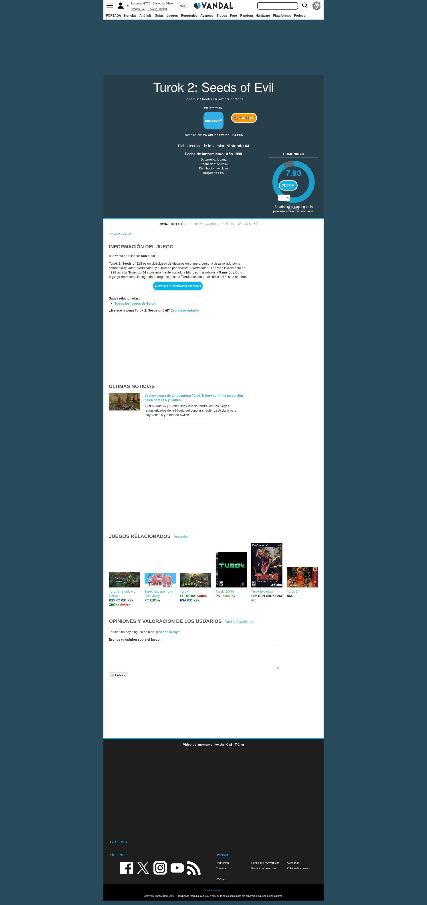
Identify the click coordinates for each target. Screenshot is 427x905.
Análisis (145, 15)
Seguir (288, 185)
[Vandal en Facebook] (126, 867)
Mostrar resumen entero (178, 286)
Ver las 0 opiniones (239, 621)
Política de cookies (298, 868)
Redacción (222, 862)
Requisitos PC (213, 173)
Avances (207, 15)
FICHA (164, 224)
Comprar (246, 118)
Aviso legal (293, 862)
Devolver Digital (157, 9)
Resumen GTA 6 (140, 3)
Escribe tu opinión (185, 310)
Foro (233, 15)
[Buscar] (305, 5)
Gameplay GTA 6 (163, 3)
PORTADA (113, 15)
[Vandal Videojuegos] (213, 5)
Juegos (172, 15)
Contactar (222, 868)
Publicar (120, 675)
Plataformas (282, 15)
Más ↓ (183, 5)
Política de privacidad (264, 868)
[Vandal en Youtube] (177, 867)
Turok (184, 591)
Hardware (263, 15)
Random (246, 15)
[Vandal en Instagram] (160, 867)
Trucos (222, 15)
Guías (159, 15)
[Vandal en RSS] (194, 867)
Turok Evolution (262, 591)
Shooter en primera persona (222, 98)
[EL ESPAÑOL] (316, 5)
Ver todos (181, 536)
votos (294, 208)
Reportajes (189, 15)
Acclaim (222, 164)
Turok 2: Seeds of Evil (213, 86)
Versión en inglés (213, 890)
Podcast (300, 15)
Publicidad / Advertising (265, 862)
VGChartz (222, 879)
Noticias (130, 15)
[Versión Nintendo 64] (213, 120)
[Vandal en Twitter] (143, 867)
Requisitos (179, 224)
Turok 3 (292, 591)
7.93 (293, 172)
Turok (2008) (225, 591)
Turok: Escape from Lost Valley (158, 593)
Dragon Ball (138, 9)
